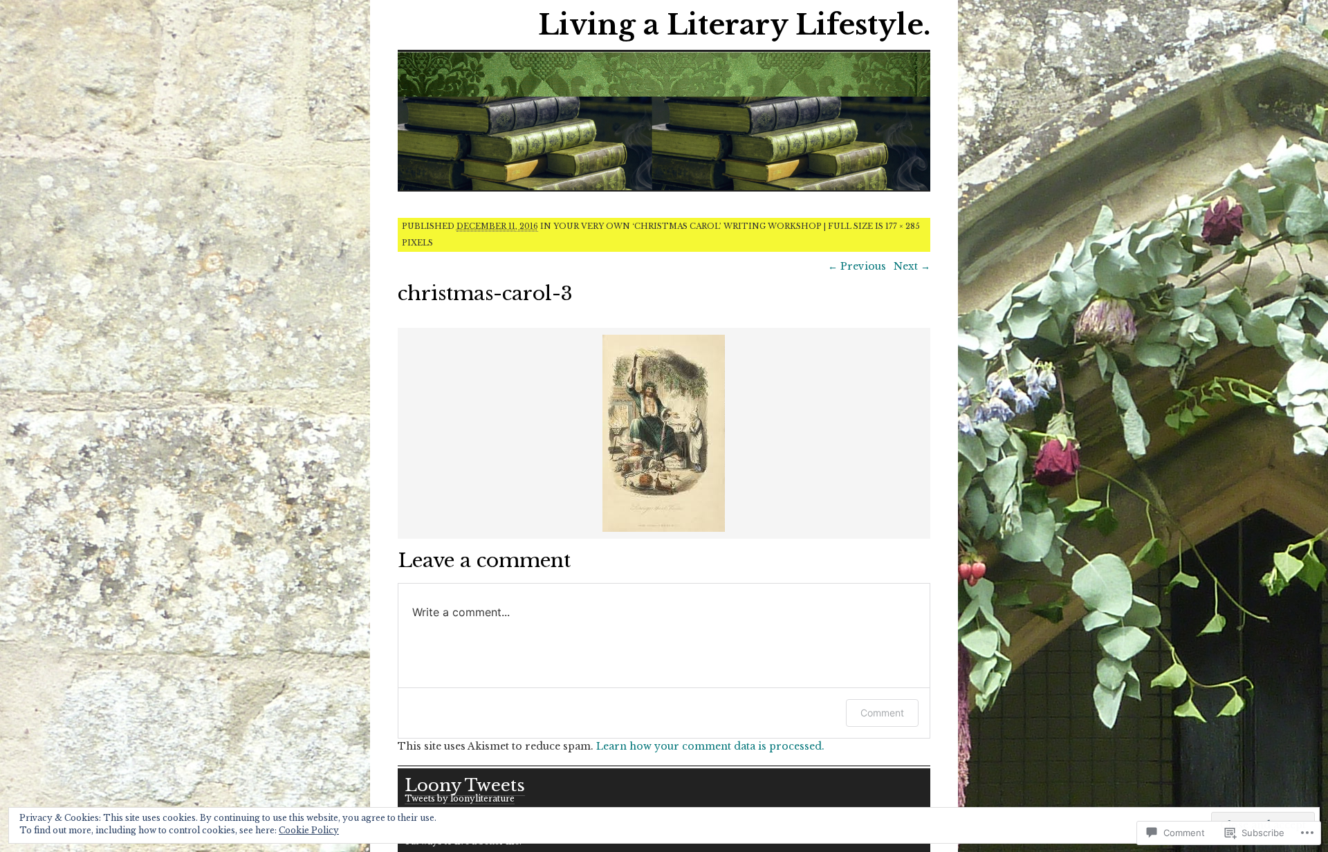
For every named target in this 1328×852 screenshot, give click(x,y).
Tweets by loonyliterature (460, 798)
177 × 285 (902, 226)
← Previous (857, 266)
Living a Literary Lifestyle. (734, 25)
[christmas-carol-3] (663, 530)
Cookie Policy (309, 830)
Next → (912, 266)
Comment (882, 713)
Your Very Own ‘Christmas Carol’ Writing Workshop (687, 226)
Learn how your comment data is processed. (710, 746)
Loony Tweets (465, 785)
